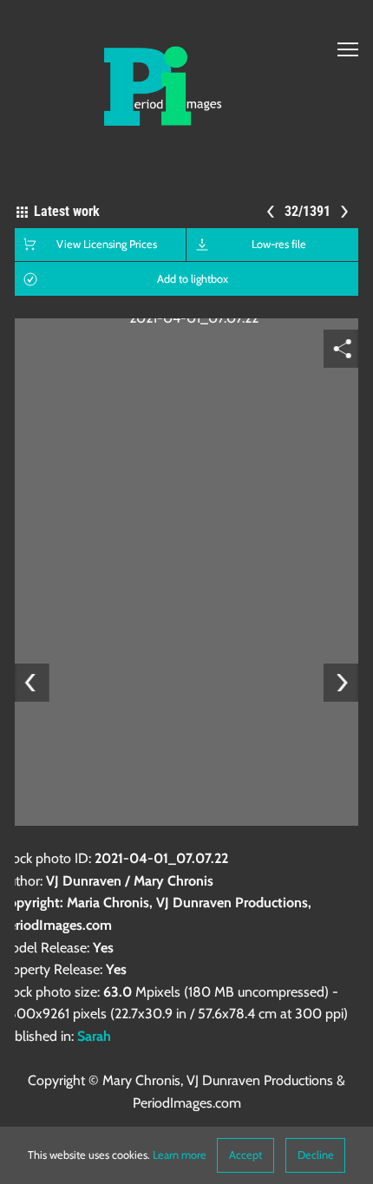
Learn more (179, 1154)
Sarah (94, 1036)
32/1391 (307, 211)
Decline (316, 1154)
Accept (245, 1154)
